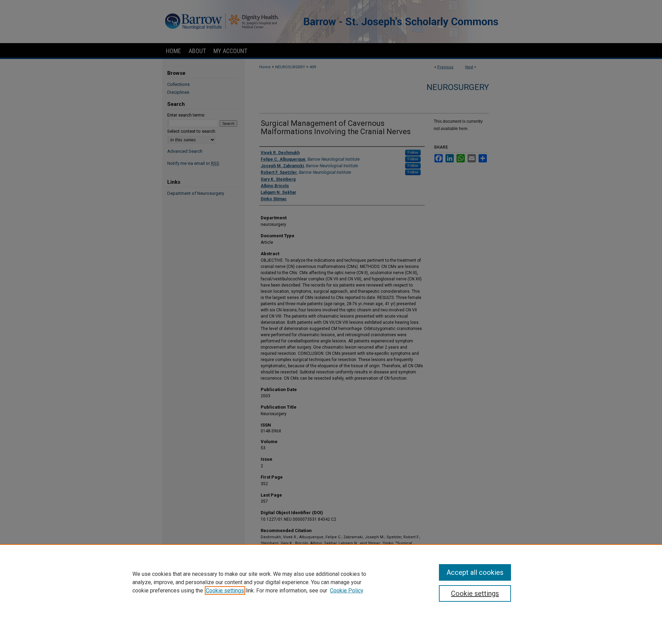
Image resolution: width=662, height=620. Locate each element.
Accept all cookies (475, 572)
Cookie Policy (346, 590)
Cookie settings (225, 590)
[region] (331, 582)
